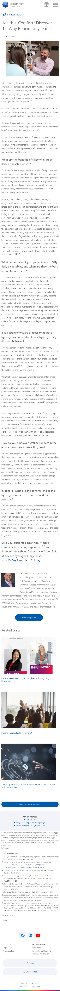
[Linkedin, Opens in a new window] (30, 935)
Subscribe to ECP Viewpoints (30, 804)
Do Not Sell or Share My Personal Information (41, 952)
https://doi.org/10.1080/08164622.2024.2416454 (26, 867)
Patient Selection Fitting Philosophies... (31, 825)
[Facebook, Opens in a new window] (22, 935)
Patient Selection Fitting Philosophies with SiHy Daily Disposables (25, 680)
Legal (5, 947)
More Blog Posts (29, 617)
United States (46, 4)
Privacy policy (8, 950)
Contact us (7, 944)
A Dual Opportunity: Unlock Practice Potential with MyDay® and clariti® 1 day (28, 786)
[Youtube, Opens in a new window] (37, 935)
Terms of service (38, 944)
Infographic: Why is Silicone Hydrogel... (31, 822)
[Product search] (4, 15)
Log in (31, 963)
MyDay (12, 560)
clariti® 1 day (32, 560)
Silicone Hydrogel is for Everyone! (16, 733)
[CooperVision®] (14, 6)
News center (37, 947)
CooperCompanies (33, 986)
